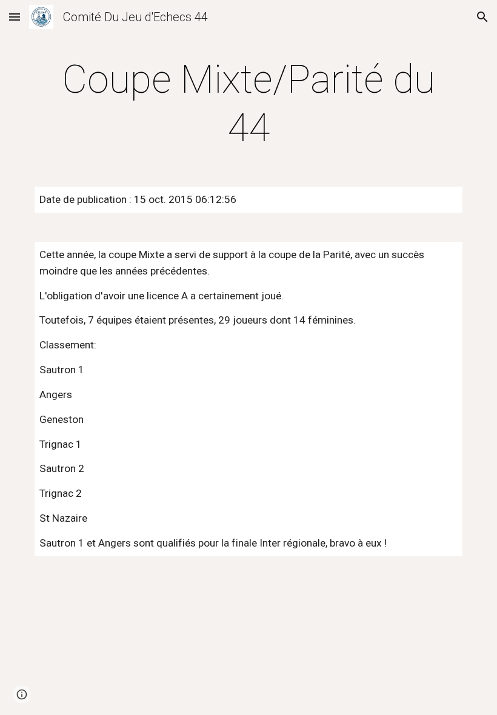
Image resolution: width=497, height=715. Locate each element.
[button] (14, 16)
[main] (248, 104)
